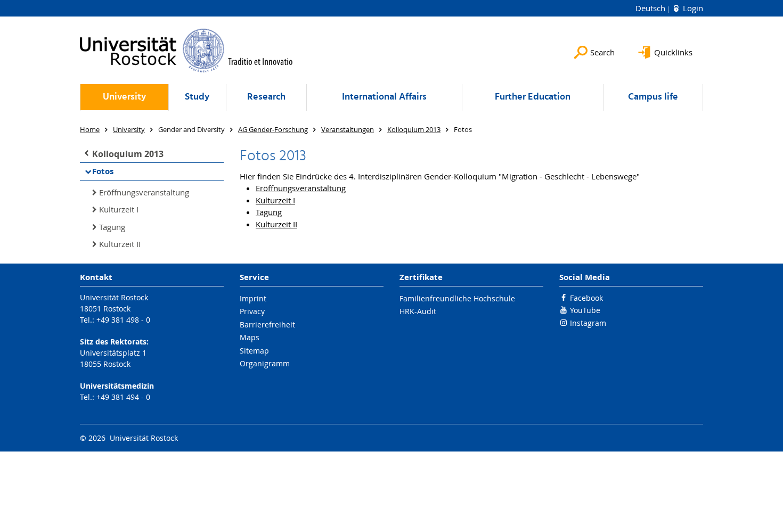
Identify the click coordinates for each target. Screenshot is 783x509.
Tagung (112, 226)
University (124, 97)
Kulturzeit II (120, 244)
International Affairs (384, 97)
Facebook (586, 298)
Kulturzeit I (118, 209)
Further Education (532, 97)
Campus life (653, 97)
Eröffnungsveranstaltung (144, 192)
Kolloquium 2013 (128, 154)
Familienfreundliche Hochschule (457, 298)
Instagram (588, 323)
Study (197, 97)
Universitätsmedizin (117, 386)
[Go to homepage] (186, 50)
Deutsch (651, 8)
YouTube (585, 310)
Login (692, 8)
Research (266, 97)
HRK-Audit (417, 311)
